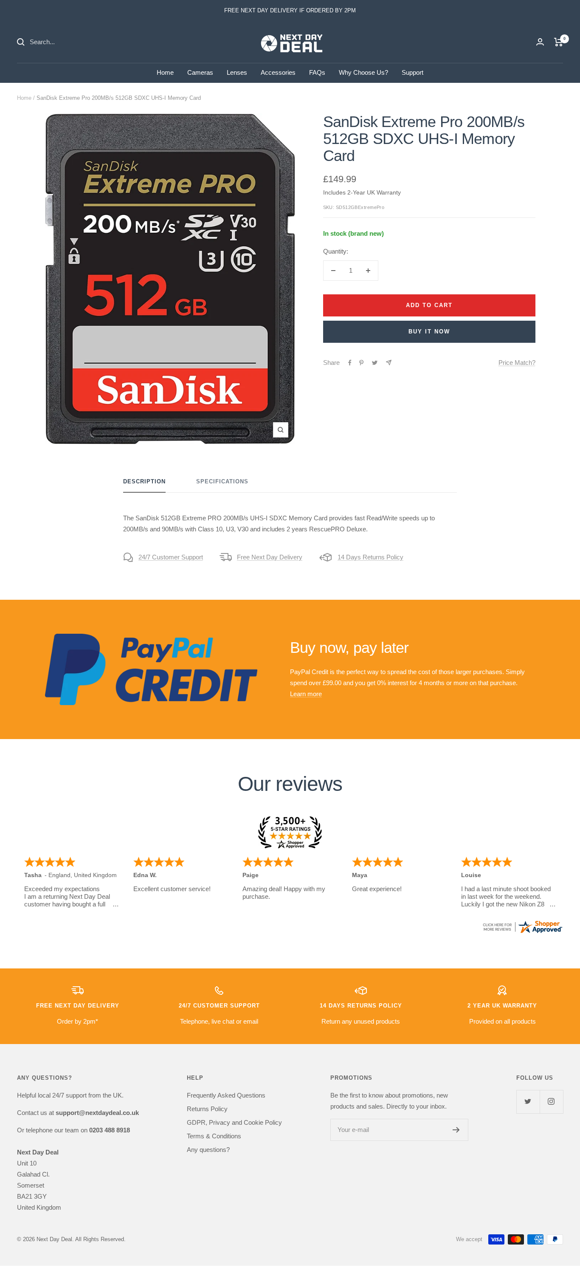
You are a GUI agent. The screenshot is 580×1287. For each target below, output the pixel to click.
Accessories (278, 72)
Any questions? (208, 1149)
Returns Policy (207, 1108)
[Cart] (558, 42)
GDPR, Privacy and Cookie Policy (234, 1122)
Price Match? (516, 362)
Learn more (306, 693)
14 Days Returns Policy (370, 557)
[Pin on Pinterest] (361, 363)
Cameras (200, 72)
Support (412, 72)
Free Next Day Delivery (269, 557)
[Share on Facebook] (350, 363)
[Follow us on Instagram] (551, 1101)
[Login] (540, 41)
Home (165, 72)
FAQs (317, 72)
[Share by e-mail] (388, 362)
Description (144, 481)
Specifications (222, 481)
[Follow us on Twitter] (528, 1101)
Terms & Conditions (214, 1136)
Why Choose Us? (363, 72)
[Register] (456, 1130)
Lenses (237, 72)
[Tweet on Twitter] (374, 363)
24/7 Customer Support (170, 557)
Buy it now (429, 331)
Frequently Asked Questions (226, 1095)
